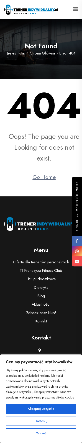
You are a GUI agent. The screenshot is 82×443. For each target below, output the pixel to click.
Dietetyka (41, 287)
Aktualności (41, 304)
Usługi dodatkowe (41, 279)
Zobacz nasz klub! (41, 312)
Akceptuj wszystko (41, 408)
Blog (41, 296)
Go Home (44, 177)
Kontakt (41, 321)
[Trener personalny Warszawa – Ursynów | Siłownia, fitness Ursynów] (30, 9)
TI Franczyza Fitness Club (41, 270)
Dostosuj (41, 421)
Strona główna (42, 53)
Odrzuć (41, 433)
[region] (41, 398)
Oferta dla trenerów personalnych (41, 262)
